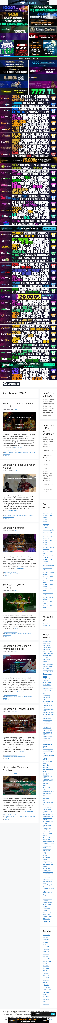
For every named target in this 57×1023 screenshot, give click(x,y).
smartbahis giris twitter (20, 452)
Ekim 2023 (46, 982)
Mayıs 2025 (46, 942)
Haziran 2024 (46, 963)
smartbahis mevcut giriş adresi (47, 812)
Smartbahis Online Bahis (47, 826)
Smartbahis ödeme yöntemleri (47, 899)
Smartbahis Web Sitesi (48, 875)
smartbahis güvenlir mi (48, 779)
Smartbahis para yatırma (47, 834)
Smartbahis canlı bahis (48, 706)
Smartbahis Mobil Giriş (48, 814)
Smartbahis (46, 544)
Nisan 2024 (46, 968)
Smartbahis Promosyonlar (10, 450)
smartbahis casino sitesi (47, 729)
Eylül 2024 (46, 956)
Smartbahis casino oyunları (47, 723)
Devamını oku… (18, 447)
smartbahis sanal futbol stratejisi (47, 847)
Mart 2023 (46, 999)
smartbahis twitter (48, 872)
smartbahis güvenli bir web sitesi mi (47, 777)
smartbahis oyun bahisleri (47, 829)
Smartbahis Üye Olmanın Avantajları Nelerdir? (17, 647)
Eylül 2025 (45, 937)
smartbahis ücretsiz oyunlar (47, 902)
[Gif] (28, 160)
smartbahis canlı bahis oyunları (48, 710)
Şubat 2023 (46, 1001)
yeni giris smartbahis (47, 919)
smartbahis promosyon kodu (48, 844)
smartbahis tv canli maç (10, 696)
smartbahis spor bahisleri (46, 854)
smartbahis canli (46, 698)
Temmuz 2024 (47, 961)
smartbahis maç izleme (47, 808)
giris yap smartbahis (46, 658)
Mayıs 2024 (46, 966)
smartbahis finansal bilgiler (10, 756)
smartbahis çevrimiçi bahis (47, 893)
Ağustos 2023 (47, 987)
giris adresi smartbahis (48, 651)
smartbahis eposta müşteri (47, 736)
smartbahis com (47, 732)
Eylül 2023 (46, 985)
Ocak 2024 (46, 975)
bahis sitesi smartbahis (46, 644)
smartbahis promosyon (48, 841)
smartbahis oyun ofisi (46, 831)
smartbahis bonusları (46, 695)
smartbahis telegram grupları (11, 816)
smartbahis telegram (46, 858)
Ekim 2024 (46, 954)
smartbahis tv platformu (47, 870)
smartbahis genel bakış (47, 741)
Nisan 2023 (46, 997)
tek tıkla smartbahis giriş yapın (48, 912)
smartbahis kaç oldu (47, 794)
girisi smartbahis (48, 653)
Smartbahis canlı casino (48, 712)
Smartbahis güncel (47, 766)
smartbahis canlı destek (48, 715)
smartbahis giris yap (48, 752)
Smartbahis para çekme (47, 838)
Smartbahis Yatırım (13, 527)
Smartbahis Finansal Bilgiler (18, 708)
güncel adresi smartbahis (46, 662)
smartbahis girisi (47, 745)
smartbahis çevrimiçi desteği (24, 633)
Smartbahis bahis (8, 515)
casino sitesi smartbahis (47, 648)
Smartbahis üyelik (7, 635)
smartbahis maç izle (48, 803)
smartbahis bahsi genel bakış (48, 688)
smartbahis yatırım (29, 573)
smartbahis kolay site (46, 797)
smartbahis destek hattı (19, 573)
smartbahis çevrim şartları (47, 896)
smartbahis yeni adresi (47, 885)
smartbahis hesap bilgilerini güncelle (48, 781)
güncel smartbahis (8, 573)
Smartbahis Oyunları (48, 530)
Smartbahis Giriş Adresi (47, 762)
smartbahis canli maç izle (48, 702)
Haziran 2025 (46, 939)
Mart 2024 (46, 970)
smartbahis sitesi (47, 849)
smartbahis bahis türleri (47, 686)
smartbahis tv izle (48, 868)
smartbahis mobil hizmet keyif (48, 816)
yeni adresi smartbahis (48, 916)
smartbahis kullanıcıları (46, 799)
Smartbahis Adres (48, 670)
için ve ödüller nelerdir (9, 452)
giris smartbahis (47, 655)
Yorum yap (6, 455)
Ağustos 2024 (47, 958)
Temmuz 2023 (47, 989)
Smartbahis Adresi (48, 511)
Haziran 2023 (46, 992)
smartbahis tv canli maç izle (48, 865)
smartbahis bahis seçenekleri (47, 679)
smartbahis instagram (46, 784)
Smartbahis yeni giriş (48, 890)
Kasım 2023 (46, 980)
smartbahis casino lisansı (47, 720)
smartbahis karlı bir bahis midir (20, 515)
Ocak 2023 (46, 1004)
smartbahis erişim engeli (47, 738)
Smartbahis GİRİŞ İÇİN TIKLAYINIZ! (28, 58)
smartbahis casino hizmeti (10, 633)
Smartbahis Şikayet (46, 910)
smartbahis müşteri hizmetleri (47, 818)
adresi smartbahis (47, 641)
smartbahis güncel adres (48, 770)
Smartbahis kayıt (47, 788)
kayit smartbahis (47, 666)
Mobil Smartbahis (47, 668)
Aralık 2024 (46, 949)
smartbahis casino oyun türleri (48, 725)
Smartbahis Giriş (21, 756)
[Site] (28, 98)
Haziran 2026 (46, 935)
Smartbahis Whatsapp (48, 877)
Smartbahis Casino (47, 718)
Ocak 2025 (46, 947)
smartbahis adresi (48, 672)
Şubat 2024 (46, 973)
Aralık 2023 (46, 978)
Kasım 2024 (46, 951)
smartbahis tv (46, 861)
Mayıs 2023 (46, 994)
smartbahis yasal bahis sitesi (48, 879)
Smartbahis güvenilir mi (46, 774)
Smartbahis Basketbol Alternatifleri (46, 525)
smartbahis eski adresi (47, 740)
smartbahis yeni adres (47, 882)
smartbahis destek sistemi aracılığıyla (47, 734)
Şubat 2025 (46, 944)
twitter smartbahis (47, 914)
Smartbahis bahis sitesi (47, 683)
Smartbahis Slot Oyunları (46, 851)
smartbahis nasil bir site (48, 822)
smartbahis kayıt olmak (48, 791)
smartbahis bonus (47, 692)
